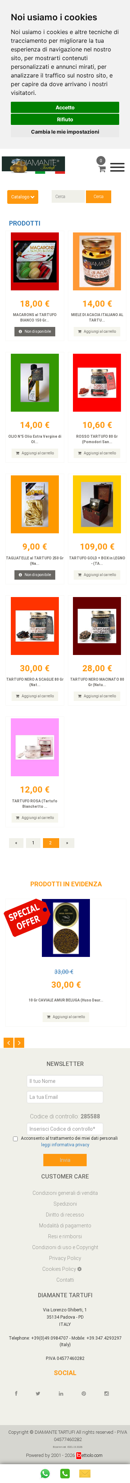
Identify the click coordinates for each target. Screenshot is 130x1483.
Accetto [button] (65, 107)
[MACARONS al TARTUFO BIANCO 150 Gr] (35, 261)
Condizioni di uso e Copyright (65, 1247)
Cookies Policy (59, 1269)
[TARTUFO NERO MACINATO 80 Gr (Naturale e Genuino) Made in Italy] (97, 626)
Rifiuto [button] (65, 119)
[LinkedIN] (64, 1393)
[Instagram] (110, 1393)
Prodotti (24, 223)
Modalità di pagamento (65, 1225)
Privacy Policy (65, 1258)
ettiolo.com (92, 1455)
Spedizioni (65, 1204)
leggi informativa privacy (65, 1144)
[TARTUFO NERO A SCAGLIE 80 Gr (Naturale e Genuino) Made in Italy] (35, 626)
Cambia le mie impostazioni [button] (65, 132)
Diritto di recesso (65, 1215)
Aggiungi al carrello (99, 331)
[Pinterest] (87, 1393)
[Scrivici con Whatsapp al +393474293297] (45, 1473)
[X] (41, 1393)
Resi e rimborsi (65, 1236)
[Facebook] (19, 1393)
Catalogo (20, 196)
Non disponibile (37, 331)
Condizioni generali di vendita (65, 1193)
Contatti (65, 1280)
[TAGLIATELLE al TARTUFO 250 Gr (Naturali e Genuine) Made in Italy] (35, 504)
